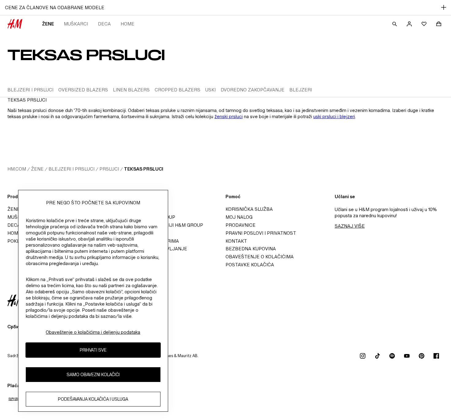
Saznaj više (350, 226)
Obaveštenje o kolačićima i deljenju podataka (93, 332)
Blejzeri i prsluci (71, 168)
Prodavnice (241, 225)
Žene (48, 23)
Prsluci (109, 168)
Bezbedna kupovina (251, 248)
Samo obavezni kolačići (93, 374)
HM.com (16, 168)
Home (127, 23)
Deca (104, 23)
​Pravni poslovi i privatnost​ (261, 233)
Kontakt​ (236, 241)
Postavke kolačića (250, 264)
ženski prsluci (228, 116)
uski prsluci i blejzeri (334, 116)
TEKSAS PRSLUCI (143, 168)
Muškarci (76, 23)
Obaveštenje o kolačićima (260, 256)
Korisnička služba (249, 209)
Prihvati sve (93, 350)
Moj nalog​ (239, 217)
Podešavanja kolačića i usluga (93, 399)
